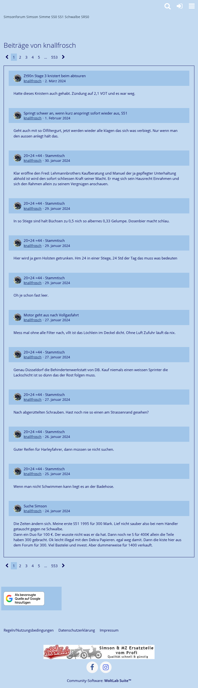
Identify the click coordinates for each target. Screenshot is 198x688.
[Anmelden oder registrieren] (179, 6)
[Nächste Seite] (63, 57)
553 (54, 57)
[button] (192, 6)
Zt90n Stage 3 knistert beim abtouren (55, 75)
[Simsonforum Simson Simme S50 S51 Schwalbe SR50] (2, 5)
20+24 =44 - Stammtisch (44, 155)
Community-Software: (99, 680)
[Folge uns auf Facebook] (92, 667)
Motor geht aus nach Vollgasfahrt (51, 315)
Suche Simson (35, 506)
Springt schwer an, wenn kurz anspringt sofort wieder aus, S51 (75, 113)
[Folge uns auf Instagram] (106, 667)
